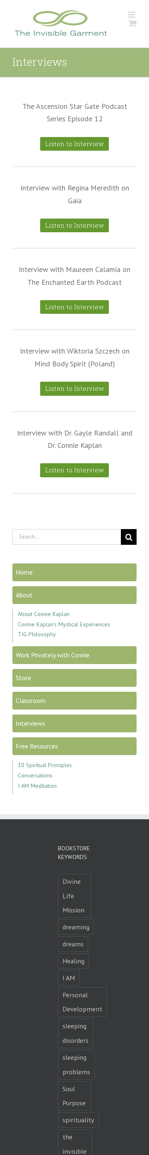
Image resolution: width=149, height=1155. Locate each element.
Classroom (31, 700)
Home (24, 572)
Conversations (35, 775)
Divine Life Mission (73, 895)
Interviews (30, 723)
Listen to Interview (74, 144)
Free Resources (37, 746)
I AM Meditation (37, 785)
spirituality (78, 1120)
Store (23, 678)
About (24, 595)
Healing (73, 961)
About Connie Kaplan (44, 614)
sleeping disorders (75, 1033)
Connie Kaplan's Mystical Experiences (64, 624)
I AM (68, 978)
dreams (73, 944)
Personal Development (82, 1002)
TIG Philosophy (37, 634)
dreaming (75, 927)
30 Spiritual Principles (45, 765)
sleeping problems (76, 1064)
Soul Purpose (74, 1096)
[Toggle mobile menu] (132, 14)
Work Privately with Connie (52, 655)
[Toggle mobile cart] (132, 23)
